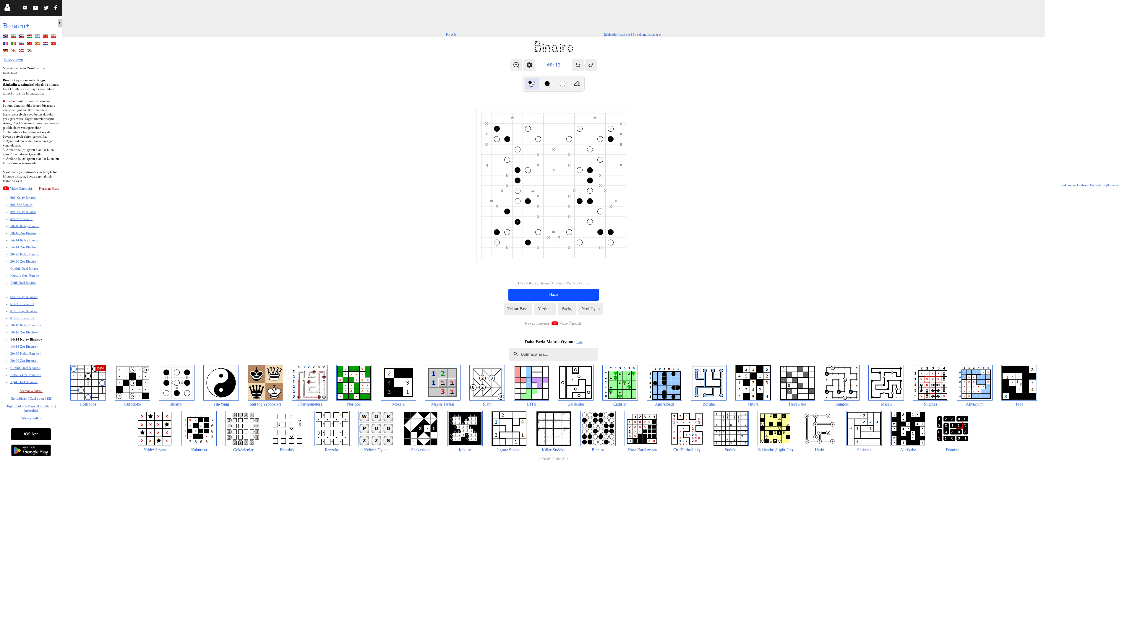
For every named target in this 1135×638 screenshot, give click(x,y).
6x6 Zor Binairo (21, 204)
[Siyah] (547, 83)
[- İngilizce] (6, 37)
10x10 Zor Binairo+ (24, 332)
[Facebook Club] (57, 9)
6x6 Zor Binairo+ (22, 304)
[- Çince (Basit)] (46, 37)
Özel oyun (37, 398)
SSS (49, 398)
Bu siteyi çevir (13, 59)
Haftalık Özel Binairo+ (25, 375)
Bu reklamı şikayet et (647, 34)
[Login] (7, 9)
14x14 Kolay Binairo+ (26, 339)
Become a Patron (31, 391)
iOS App (31, 434)
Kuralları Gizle (49, 188)
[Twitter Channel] (46, 9)
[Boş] (577, 83)
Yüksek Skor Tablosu (39, 406)
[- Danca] (22, 51)
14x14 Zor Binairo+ (24, 346)
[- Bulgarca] (14, 37)
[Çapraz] (562, 83)
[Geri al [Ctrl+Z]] (578, 65)
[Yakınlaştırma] (516, 65)
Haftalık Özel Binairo (24, 275)
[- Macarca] (30, 37)
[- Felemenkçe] (46, 44)
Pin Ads (451, 34)
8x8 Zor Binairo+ (22, 318)
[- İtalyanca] (14, 44)
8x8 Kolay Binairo (23, 212)
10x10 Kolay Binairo (24, 226)
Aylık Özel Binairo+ (24, 382)
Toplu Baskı (15, 406)
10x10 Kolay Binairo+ (25, 325)
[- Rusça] (22, 44)
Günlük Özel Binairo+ (25, 368)
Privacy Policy (31, 418)
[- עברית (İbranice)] (38, 37)
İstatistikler (31, 410)
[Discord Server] (26, 9)
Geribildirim (19, 398)
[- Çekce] (22, 37)
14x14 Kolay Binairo (24, 240)
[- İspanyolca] (38, 44)
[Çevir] (532, 83)
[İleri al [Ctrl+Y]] (591, 65)
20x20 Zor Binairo (23, 261)
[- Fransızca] (6, 44)
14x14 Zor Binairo (23, 247)
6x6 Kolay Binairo (23, 197)
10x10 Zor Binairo (23, 233)
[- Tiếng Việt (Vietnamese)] (54, 44)
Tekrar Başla (517, 309)
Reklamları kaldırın (617, 34)
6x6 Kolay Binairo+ (24, 297)
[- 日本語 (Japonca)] (14, 51)
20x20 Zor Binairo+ (24, 360)
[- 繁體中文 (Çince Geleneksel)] (30, 44)
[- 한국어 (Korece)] (30, 51)
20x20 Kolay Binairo (24, 254)
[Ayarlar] (529, 65)
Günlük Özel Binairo (24, 268)
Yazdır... (545, 309)
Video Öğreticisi (21, 188)
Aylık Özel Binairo (23, 282)
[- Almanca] (6, 51)
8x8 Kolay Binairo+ (24, 311)
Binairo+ (16, 26)
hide (580, 342)
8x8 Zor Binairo (21, 219)
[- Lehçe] (54, 37)
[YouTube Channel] (36, 9)
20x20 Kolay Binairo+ (25, 353)
